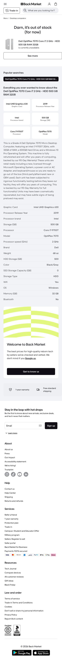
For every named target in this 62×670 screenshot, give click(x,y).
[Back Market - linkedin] (26, 474)
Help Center (10, 493)
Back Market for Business (16, 547)
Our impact (10, 457)
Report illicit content (14, 618)
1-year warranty (11, 519)
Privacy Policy (11, 614)
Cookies (8, 606)
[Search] (25, 10)
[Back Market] (31, 4)
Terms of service (12, 598)
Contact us (10, 489)
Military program (12, 535)
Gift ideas (9, 580)
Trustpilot (9, 469)
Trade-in (8, 527)
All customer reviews (14, 576)
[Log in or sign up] (49, 4)
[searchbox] (42, 10)
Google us (30, 358)
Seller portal (10, 543)
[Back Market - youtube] (19, 474)
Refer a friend (11, 514)
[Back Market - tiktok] (13, 474)
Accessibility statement (15, 461)
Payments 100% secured (16, 551)
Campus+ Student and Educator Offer (22, 531)
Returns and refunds (14, 501)
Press (7, 453)
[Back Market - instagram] (7, 474)
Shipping (9, 497)
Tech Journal (10, 568)
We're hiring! (10, 465)
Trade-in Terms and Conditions (19, 602)
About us (9, 449)
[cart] (56, 4)
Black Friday (10, 584)
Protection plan (11, 523)
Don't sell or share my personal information (24, 610)
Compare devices (13, 572)
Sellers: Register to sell (15, 539)
